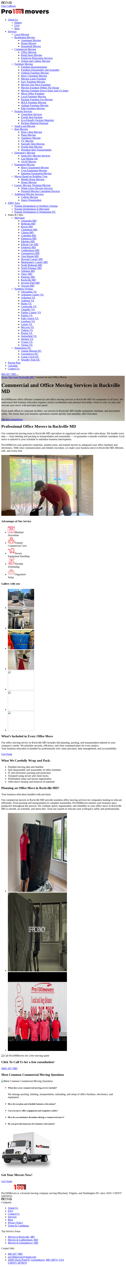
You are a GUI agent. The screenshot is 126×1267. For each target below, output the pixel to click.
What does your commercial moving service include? (32, 1088)
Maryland (19, 217)
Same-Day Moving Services (35, 155)
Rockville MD (28, 280)
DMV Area (14, 203)
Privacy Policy (15, 1222)
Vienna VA (27, 345)
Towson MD (27, 285)
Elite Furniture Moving (33, 108)
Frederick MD (28, 247)
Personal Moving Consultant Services (40, 191)
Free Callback (8, 6)
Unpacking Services (31, 114)
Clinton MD (27, 232)
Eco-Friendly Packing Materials (37, 120)
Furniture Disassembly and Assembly (40, 70)
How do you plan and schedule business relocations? (32, 1104)
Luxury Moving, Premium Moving (32, 185)
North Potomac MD (31, 268)
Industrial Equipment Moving (36, 173)
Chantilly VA (28, 309)
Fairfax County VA (31, 312)
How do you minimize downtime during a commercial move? (36, 1117)
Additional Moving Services (29, 194)
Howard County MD (32, 259)
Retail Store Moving (31, 55)
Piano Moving (28, 135)
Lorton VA (26, 324)
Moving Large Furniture (33, 78)
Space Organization (31, 200)
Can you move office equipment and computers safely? (33, 1110)
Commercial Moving (25, 49)
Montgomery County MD (34, 262)
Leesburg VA (28, 321)
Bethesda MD (28, 223)
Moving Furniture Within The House (40, 87)
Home (4, 377)
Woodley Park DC (30, 359)
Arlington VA (28, 297)
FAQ (17, 25)
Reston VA (26, 333)
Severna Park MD (30, 282)
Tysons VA (27, 342)
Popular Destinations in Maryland (31, 209)
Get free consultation (12, 419)
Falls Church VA (30, 318)
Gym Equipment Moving (34, 170)
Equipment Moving (24, 164)
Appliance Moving (31, 138)
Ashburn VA (27, 300)
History (18, 22)
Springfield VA (29, 336)
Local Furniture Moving (33, 96)
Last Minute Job (29, 158)
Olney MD (26, 274)
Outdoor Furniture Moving (35, 72)
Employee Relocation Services (37, 58)
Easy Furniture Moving (33, 81)
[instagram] (5, 3)
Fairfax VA (27, 315)
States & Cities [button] (15, 214)
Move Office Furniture (32, 93)
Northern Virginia (23, 288)
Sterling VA (27, 339)
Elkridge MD (28, 241)
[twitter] (8, 3)
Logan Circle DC (30, 356)
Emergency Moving (24, 152)
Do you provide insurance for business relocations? (31, 1124)
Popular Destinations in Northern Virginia (36, 206)
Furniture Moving (23, 64)
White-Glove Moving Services (37, 188)
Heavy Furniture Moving (34, 75)
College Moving (29, 197)
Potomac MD (28, 277)
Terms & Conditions (18, 1225)
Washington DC (22, 348)
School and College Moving (35, 61)
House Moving (29, 182)
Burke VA (26, 303)
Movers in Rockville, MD (21, 1236)
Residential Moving (24, 37)
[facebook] (2, 3)
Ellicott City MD (29, 244)
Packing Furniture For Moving (37, 99)
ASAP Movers (28, 161)
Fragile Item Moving (31, 146)
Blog (17, 28)
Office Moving (28, 52)
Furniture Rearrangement (34, 67)
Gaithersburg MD (30, 250)
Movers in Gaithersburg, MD (23, 1239)
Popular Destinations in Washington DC (35, 211)
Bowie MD (27, 226)
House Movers (28, 43)
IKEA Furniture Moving (33, 102)
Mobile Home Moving (32, 179)
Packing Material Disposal (34, 123)
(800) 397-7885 (9, 1068)
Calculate (13, 365)
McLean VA (27, 327)
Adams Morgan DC (31, 350)
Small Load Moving (24, 126)
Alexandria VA (29, 291)
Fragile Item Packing (31, 117)
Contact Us (14, 368)
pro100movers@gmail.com (22, 1256)
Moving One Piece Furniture (36, 84)
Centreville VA (29, 306)
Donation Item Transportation (36, 149)
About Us (13, 19)
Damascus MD (29, 238)
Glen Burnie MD (30, 256)
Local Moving (21, 34)
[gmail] (10, 3)
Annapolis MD (29, 220)
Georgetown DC (29, 353)
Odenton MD (28, 271)
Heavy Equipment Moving (35, 167)
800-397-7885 (8, 374)
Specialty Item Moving (33, 143)
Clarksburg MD (29, 229)
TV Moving (27, 140)
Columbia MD (28, 235)
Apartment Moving (31, 40)
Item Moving (21, 129)
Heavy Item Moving (31, 132)
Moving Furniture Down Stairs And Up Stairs (44, 90)
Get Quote (6, 754)
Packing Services (23, 111)
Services (12, 31)
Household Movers (31, 46)
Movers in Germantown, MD (23, 1242)
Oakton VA (27, 330)
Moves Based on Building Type (30, 176)
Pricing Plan (14, 362)
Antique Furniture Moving (34, 105)
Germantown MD (30, 253)
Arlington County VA (32, 294)
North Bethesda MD (31, 265)
